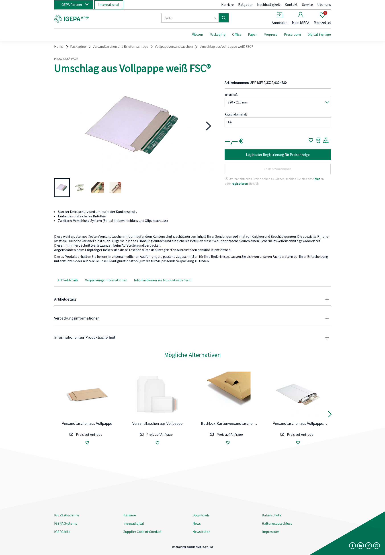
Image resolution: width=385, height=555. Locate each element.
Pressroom (292, 34)
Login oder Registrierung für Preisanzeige (278, 154)
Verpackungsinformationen (106, 280)
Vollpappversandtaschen (174, 46)
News (196, 523)
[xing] (368, 545)
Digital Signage (319, 34)
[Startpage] (90, 18)
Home (58, 46)
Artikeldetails (67, 280)
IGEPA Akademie (66, 515)
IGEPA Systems (65, 523)
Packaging (217, 34)
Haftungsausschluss (277, 523)
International (108, 4)
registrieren (240, 183)
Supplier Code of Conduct (142, 531)
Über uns (324, 4)
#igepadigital (133, 523)
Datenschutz (271, 515)
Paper (252, 34)
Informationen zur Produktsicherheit (162, 280)
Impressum (270, 531)
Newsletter (201, 531)
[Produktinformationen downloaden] (318, 140)
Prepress (270, 34)
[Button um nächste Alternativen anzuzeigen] (330, 415)
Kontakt (291, 4)
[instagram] (376, 545)
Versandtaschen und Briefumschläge (120, 46)
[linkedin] (360, 545)
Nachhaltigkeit (268, 4)
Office (236, 34)
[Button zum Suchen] (224, 17)
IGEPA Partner (71, 4)
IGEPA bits (62, 531)
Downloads (200, 515)
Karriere (227, 4)
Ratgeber (245, 4)
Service (307, 4)
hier (317, 179)
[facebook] (352, 545)
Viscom (197, 34)
